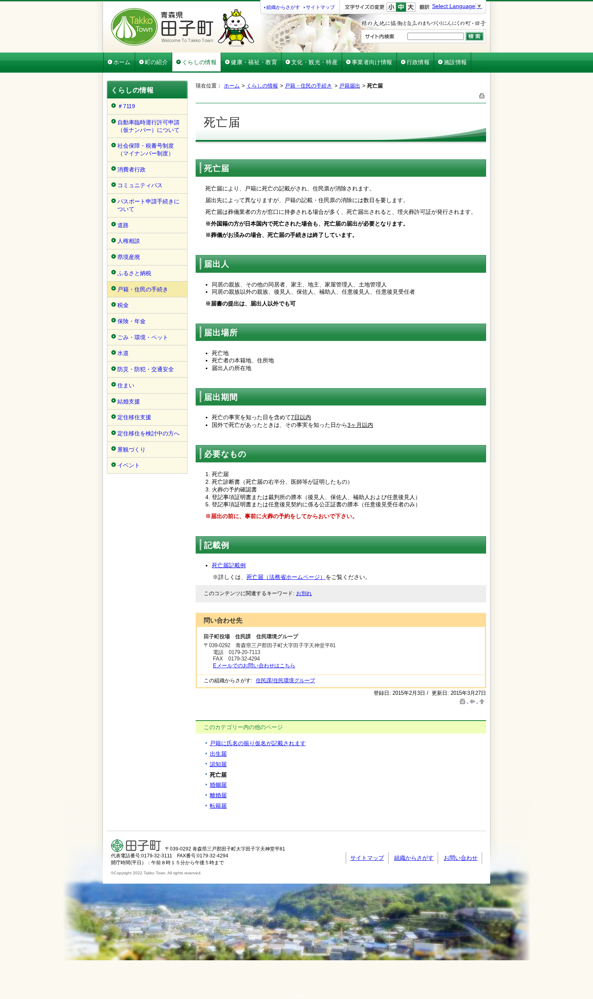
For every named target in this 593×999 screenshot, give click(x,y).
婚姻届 (218, 785)
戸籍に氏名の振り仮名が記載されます (258, 743)
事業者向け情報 (372, 62)
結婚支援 (128, 401)
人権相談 (128, 241)
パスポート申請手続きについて (148, 205)
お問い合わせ (461, 858)
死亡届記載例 (229, 565)
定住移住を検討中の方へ (148, 433)
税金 (123, 305)
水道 (123, 353)
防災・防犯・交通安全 (145, 369)
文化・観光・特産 (314, 62)
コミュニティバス (140, 185)
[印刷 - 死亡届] (482, 95)
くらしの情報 (199, 62)
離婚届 (218, 795)
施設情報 (455, 62)
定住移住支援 (134, 417)
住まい (125, 385)
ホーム (122, 62)
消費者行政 (131, 169)
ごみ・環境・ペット (142, 337)
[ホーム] (182, 45)
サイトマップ (320, 7)
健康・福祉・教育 (254, 62)
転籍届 (218, 806)
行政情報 (418, 62)
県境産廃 (128, 257)
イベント (128, 465)
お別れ (304, 593)
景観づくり (131, 449)
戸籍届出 (349, 86)
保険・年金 (131, 321)
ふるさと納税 (134, 273)
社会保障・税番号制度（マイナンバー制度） (145, 149)
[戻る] (473, 701)
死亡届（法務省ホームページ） (286, 577)
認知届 (218, 764)
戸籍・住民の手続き (142, 289)
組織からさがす (283, 7)
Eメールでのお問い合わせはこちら (254, 666)
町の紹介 (156, 62)
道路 (123, 225)
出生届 (218, 753)
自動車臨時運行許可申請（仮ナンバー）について (148, 126)
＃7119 (126, 106)
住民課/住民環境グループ (285, 680)
